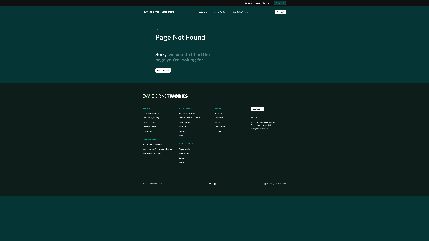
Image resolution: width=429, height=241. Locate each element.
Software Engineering (151, 113)
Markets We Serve (185, 108)
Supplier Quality (268, 184)
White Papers (184, 153)
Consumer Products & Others (189, 118)
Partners (218, 122)
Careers (218, 131)
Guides (181, 158)
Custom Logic (148, 131)
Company (218, 108)
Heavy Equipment (185, 122)
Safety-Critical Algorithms (152, 144)
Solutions (147, 108)
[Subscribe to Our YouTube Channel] (210, 184)
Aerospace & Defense (187, 113)
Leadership (219, 118)
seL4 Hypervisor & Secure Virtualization (157, 149)
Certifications (220, 127)
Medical (182, 131)
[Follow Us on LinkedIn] (215, 184)
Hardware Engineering (151, 118)
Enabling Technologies (151, 139)
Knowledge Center (186, 144)
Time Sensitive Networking (152, 153)
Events (181, 162)
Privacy (277, 184)
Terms (284, 184)
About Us (218, 113)
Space (181, 136)
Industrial (182, 127)
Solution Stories (184, 149)
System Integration (150, 122)
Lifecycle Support (149, 127)
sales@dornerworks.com (259, 129)
